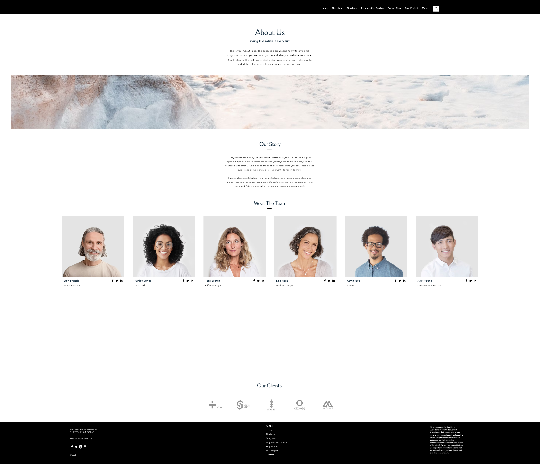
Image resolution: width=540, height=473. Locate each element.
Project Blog (272, 446)
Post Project (272, 450)
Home (269, 430)
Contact (270, 454)
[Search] (436, 9)
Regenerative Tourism (276, 442)
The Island (271, 434)
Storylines (271, 438)
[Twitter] (117, 280)
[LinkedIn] (121, 280)
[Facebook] (112, 280)
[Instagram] (85, 447)
